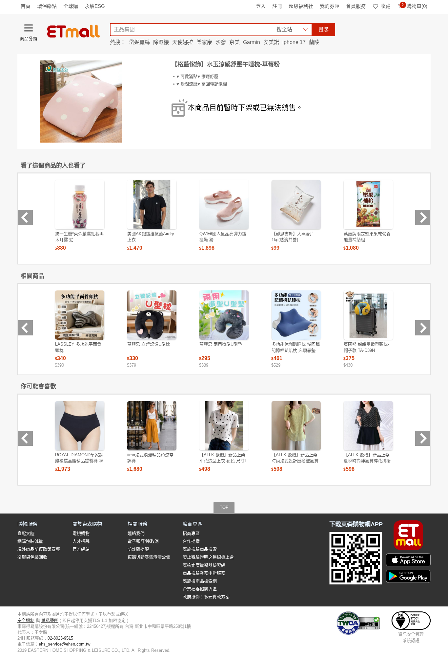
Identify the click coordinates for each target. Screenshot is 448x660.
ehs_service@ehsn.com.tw (64, 644)
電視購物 (81, 533)
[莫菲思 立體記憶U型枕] (151, 315)
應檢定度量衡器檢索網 (204, 565)
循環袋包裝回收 (32, 557)
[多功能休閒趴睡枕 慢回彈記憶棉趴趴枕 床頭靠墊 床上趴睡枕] (296, 315)
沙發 (220, 42)
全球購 (70, 6)
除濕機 (161, 42)
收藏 (385, 6)
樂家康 (204, 42)
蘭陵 (314, 42)
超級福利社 (301, 6)
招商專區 (191, 533)
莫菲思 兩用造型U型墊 (220, 344)
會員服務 (356, 6)
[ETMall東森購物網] (73, 31)
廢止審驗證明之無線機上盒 (208, 557)
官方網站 (81, 549)
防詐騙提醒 (138, 549)
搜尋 (324, 29)
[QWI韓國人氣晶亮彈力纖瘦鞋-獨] (224, 204)
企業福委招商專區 (200, 588)
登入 (261, 6)
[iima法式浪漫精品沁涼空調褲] (151, 425)
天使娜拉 (182, 42)
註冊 (277, 6)
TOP (224, 507)
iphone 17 (294, 42)
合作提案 (191, 541)
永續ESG (95, 6)
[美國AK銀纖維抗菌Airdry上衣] (151, 204)
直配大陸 (25, 533)
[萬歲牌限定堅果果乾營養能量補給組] (368, 204)
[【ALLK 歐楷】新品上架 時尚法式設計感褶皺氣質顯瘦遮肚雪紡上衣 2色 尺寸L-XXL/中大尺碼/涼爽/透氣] (296, 425)
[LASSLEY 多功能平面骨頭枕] (79, 315)
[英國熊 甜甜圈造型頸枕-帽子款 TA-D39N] (368, 315)
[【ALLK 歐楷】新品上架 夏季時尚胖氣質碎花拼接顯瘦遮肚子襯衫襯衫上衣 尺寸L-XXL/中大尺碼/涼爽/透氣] (368, 425)
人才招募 (81, 541)
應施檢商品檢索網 (200, 581)
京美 (234, 42)
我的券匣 (329, 6)
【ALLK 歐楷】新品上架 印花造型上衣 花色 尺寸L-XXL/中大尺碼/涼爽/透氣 (223, 460)
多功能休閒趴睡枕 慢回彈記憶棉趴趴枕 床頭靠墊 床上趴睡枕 (296, 350)
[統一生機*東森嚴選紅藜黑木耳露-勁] (79, 204)
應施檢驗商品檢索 (200, 549)
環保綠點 (47, 6)
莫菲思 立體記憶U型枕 (148, 344)
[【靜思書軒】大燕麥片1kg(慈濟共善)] (296, 204)
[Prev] (25, 217)
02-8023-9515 (60, 638)
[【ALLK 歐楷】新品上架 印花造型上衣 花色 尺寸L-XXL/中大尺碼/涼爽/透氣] (224, 425)
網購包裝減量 (30, 541)
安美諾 (271, 42)
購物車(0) (414, 6)
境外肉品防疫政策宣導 (38, 549)
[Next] (422, 217)
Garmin (251, 42)
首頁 (26, 6)
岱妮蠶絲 (139, 42)
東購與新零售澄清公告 (149, 557)
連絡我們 (136, 533)
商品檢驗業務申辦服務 (204, 573)
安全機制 (25, 620)
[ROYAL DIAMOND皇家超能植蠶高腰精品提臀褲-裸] (79, 425)
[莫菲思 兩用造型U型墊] (224, 315)
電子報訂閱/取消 (143, 541)
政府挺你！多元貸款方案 (206, 596)
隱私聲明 (49, 620)
